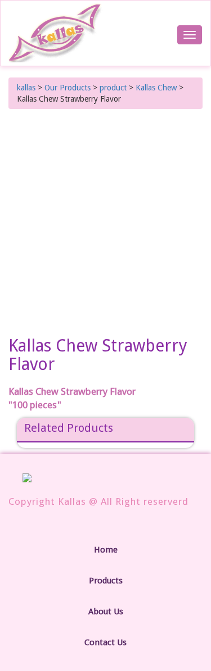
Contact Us (105, 642)
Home (106, 550)
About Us (105, 611)
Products (106, 581)
